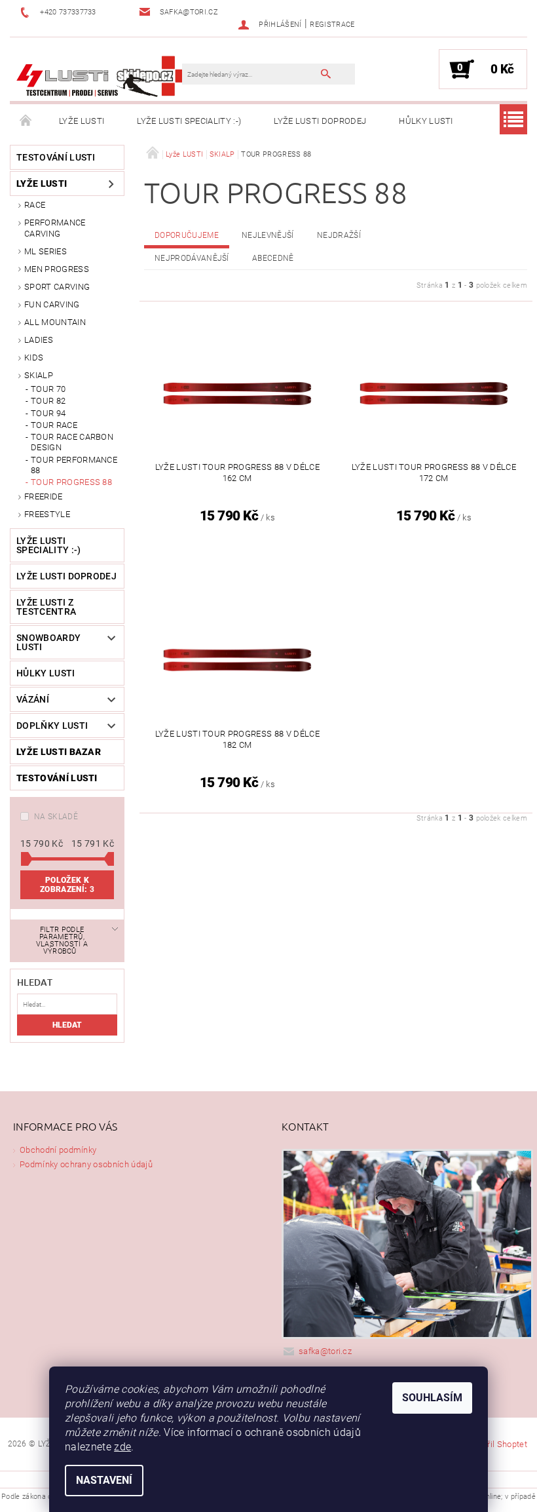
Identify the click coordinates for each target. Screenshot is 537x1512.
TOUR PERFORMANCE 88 (74, 465)
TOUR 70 (48, 389)
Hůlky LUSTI (426, 121)
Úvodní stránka (26, 121)
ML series (45, 251)
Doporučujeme (187, 235)
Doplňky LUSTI (52, 725)
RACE (34, 205)
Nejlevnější (268, 235)
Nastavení (104, 1480)
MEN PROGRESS (56, 269)
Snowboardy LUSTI (48, 642)
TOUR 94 (48, 413)
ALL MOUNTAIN (55, 322)
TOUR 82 (48, 401)
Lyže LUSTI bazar (58, 751)
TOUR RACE (54, 425)
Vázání (32, 699)
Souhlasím (432, 1397)
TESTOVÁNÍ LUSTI (56, 157)
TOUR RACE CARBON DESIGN (72, 442)
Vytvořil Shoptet (496, 1444)
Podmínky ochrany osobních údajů (86, 1164)
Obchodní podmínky (58, 1150)
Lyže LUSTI (81, 121)
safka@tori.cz (325, 1351)
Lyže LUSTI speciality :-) (189, 121)
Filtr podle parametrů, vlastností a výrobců (62, 940)
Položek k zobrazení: (67, 885)
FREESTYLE (47, 514)
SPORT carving (57, 287)
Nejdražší (339, 235)
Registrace (332, 24)
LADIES (38, 340)
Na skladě (56, 816)
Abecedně (273, 258)
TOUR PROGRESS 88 (71, 482)
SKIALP (38, 375)
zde (122, 1447)
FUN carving (52, 304)
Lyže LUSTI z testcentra (46, 607)
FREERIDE (43, 496)
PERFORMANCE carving (55, 228)
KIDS (33, 357)
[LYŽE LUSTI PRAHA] (102, 75)
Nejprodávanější (192, 258)
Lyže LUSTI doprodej (320, 121)
